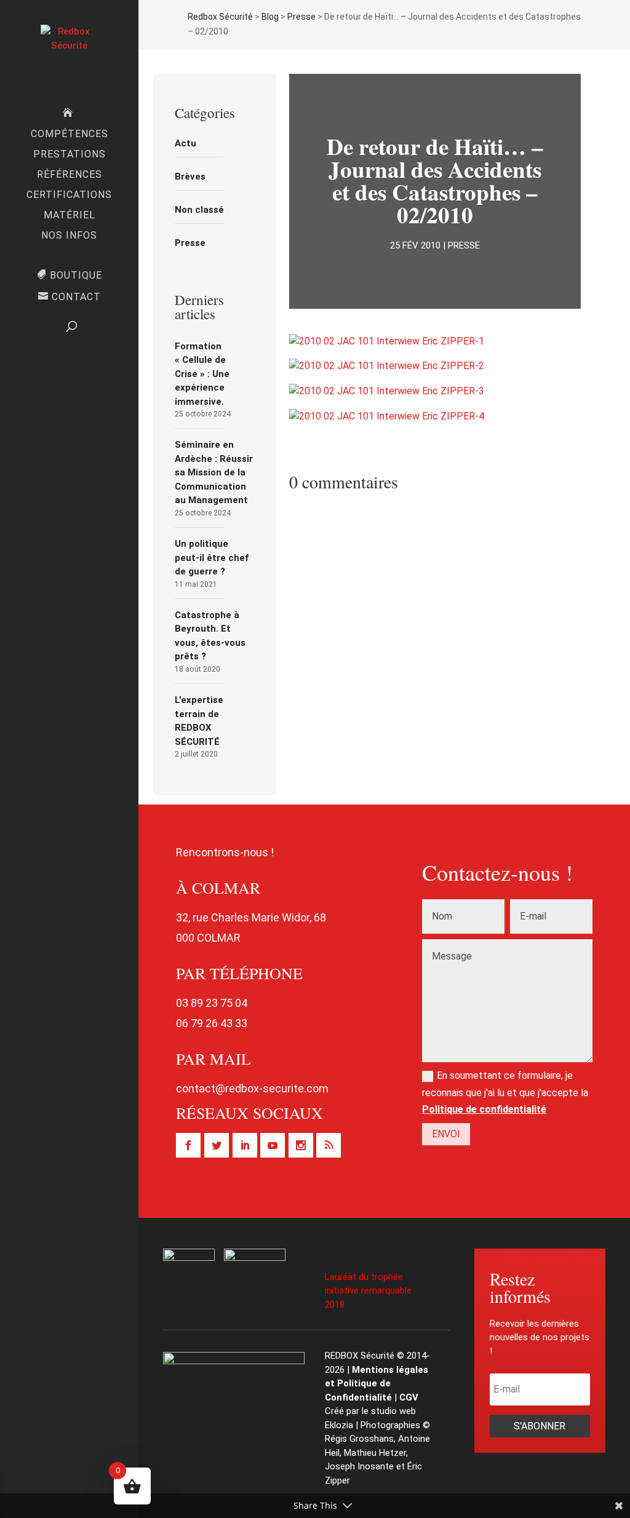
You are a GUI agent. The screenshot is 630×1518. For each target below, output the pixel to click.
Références (69, 175)
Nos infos (69, 236)
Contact (76, 297)
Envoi (446, 1134)
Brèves (190, 176)
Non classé (199, 209)
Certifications (69, 196)
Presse (190, 242)
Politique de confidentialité (484, 1109)
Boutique (76, 275)
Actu (185, 143)
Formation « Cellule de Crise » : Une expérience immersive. (202, 374)
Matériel (69, 216)
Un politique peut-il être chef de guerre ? (212, 557)
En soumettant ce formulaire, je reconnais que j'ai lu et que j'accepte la (505, 1092)
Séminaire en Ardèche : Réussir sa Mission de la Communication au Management (214, 472)
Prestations (69, 155)
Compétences (69, 135)
